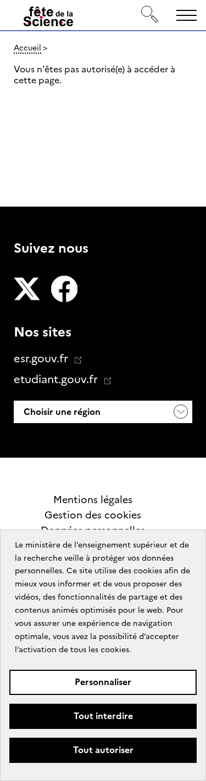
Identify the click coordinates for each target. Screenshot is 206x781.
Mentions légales (92, 500)
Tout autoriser (103, 750)
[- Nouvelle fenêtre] (27, 290)
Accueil (27, 48)
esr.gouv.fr (42, 358)
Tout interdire (103, 716)
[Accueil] (48, 19)
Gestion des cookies (92, 515)
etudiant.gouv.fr (57, 379)
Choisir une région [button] (61, 412)
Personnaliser (103, 682)
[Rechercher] (150, 15)
